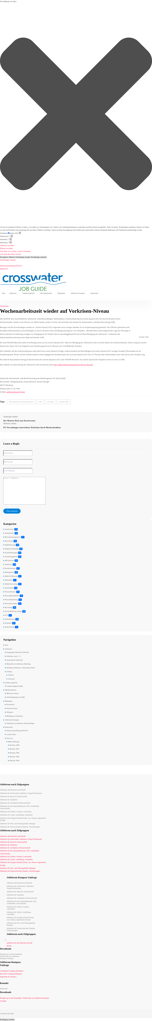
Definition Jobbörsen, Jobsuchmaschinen (20, 668)
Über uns (9, 738)
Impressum (4, 269)
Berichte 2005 (14, 757)
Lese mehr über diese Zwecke (10, 254)
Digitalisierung (10, 545)
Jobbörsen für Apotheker (8, 800)
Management (9, 572)
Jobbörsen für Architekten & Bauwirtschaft (15, 803)
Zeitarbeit (8, 623)
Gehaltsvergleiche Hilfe (14, 686)
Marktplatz (61, 293)
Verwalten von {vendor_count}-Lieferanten (15, 251)
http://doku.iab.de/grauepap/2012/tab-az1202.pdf (73, 365)
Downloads (10, 704)
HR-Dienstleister (46, 293)
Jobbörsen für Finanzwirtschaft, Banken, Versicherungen (20, 827)
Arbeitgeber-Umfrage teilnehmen (11, 971)
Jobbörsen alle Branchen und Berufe (13, 790)
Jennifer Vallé (64, 402)
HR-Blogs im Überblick (14, 716)
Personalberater (10, 592)
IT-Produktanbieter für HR (15, 697)
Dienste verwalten (6, 248)
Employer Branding (12, 549)
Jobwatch (11, 679)
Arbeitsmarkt (9, 533)
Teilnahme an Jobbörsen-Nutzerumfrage (20, 723)
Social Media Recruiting (13, 611)
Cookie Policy (11, 734)
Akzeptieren (4, 257)
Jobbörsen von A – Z (13, 656)
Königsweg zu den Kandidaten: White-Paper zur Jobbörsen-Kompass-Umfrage (11, 956)
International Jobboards (14, 660)
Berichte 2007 (14, 749)
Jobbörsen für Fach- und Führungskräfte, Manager (17, 824)
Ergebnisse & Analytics (8, 977)
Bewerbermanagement (12, 537)
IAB (40, 402)
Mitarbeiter (8, 580)
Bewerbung (9, 541)
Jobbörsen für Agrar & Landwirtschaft (13, 796)
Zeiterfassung (9, 627)
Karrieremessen (10, 568)
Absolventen (9, 529)
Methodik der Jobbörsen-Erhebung (18, 664)
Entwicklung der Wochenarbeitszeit (21, 402)
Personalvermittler (11, 603)
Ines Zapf (50, 402)
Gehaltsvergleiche (28, 293)
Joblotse (9, 672)
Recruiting (8, 607)
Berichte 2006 (14, 753)
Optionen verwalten (7, 245)
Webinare (9, 712)
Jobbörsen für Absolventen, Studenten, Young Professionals (21, 793)
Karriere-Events (11, 708)
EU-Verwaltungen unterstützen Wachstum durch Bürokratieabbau (32, 427)
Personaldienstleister (12, 596)
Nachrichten (4, 306)
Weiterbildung (10, 619)
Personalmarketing (11, 599)
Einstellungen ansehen (23, 257)
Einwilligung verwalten (7, 1019)
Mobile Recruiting (11, 584)
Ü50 (6, 615)
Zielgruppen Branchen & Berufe (17, 652)
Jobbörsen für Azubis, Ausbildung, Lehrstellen (16, 815)
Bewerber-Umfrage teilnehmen (11, 974)
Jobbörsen (12, 293)
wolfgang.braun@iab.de (15, 392)
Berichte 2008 (14, 745)
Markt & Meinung (11, 576)
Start (3, 293)
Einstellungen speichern (39, 257)
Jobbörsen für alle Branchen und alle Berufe (19, 944)
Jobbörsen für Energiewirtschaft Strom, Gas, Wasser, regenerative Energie (23, 819)
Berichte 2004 (14, 760)
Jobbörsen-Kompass (78, 293)
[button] (76, 114)
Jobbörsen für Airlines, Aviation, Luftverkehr (15, 812)
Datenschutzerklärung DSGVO (11, 266)
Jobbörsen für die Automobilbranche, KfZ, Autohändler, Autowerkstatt (19, 807)
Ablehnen (12, 257)
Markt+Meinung (13, 742)
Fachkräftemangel (11, 553)
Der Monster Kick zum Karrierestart (19, 421)
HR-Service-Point (12, 693)
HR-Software (9, 560)
